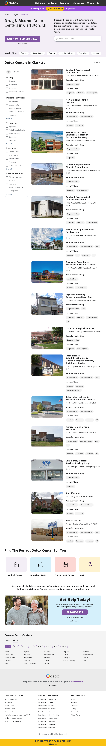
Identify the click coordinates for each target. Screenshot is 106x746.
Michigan (15, 15)
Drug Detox (8, 702)
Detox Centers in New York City (48, 715)
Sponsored (71, 8)
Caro (84, 660)
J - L (31, 647)
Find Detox (40, 3)
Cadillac (85, 657)
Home (7, 15)
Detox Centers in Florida (46, 706)
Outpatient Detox (10, 712)
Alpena (26, 652)
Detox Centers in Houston (46, 724)
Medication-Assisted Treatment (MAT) (17, 715)
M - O (39, 647)
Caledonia (8, 660)
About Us (74, 702)
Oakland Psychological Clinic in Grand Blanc (78, 165)
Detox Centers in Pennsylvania (48, 712)
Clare (6, 663)
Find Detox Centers (11, 699)
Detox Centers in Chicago (46, 721)
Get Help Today (53, 741)
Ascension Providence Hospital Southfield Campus (80, 263)
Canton (46, 660)
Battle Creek (9, 655)
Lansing (96, 53)
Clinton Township (30, 663)
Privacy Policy (75, 715)
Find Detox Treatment (48, 695)
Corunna (46, 663)
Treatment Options (14, 695)
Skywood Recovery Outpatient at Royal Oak (79, 295)
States (7, 640)
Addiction (52, 3)
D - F (16, 647)
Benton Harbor (49, 655)
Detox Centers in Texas (45, 702)
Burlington (66, 657)
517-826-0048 (56, 8)
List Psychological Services (80, 328)
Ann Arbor (83, 53)
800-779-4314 (77, 681)
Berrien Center (88, 655)
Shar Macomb (73, 493)
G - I (23, 647)
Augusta (66, 652)
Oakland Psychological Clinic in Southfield (78, 198)
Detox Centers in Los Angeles (48, 718)
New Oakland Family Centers (77, 101)
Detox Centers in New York (47, 709)
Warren (52, 53)
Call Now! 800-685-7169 (22, 38)
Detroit (24, 53)
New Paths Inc (73, 520)
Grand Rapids (38, 53)
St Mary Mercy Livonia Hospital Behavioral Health (80, 398)
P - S (47, 647)
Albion (7, 652)
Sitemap (73, 709)
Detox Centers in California (47, 699)
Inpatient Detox (10, 709)
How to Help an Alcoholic (13, 721)
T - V (55, 647)
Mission (73, 699)
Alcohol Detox (9, 706)
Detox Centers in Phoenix (46, 728)
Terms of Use (75, 712)
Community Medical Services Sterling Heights (79, 462)
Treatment (65, 3)
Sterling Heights (67, 53)
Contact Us (74, 706)
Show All (9, 118)
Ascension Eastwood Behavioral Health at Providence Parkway (77, 135)
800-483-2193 (75, 612)
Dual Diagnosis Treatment (13, 718)
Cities (15, 640)
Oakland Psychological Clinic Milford (78, 71)
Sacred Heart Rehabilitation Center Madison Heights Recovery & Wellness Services (80, 359)
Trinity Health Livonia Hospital (78, 428)
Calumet (27, 660)
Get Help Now (37, 8)
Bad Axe (86, 652)
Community (78, 3)
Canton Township (69, 660)
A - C (8, 647)
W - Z (64, 647)
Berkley (65, 655)
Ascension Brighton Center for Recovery (80, 230)
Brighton (47, 657)
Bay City (27, 655)
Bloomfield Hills (10, 657)
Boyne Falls (28, 657)
